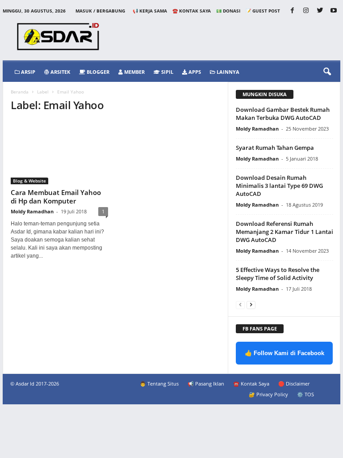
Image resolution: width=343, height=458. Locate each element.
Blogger (97, 71)
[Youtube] (333, 10)
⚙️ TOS (305, 394)
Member (134, 71)
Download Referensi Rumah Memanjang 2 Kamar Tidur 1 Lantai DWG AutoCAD (284, 232)
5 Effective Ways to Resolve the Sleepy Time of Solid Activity (277, 274)
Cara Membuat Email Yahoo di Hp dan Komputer (56, 196)
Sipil (166, 71)
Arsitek (59, 71)
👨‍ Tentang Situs (159, 383)
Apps (194, 71)
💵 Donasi (228, 11)
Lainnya (227, 71)
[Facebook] (292, 10)
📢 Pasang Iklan (206, 383)
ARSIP (27, 71)
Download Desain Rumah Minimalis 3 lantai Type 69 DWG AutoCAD (279, 186)
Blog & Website (29, 181)
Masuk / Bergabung (100, 11)
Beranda (20, 92)
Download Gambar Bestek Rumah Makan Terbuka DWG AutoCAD (283, 114)
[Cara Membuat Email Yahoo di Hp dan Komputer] (59, 152)
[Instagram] (306, 10)
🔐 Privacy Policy (268, 394)
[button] (327, 72)
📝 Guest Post (263, 11)
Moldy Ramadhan (32, 211)
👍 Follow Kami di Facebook (284, 353)
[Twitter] (319, 10)
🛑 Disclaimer (294, 383)
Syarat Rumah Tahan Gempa (275, 148)
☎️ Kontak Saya (191, 11)
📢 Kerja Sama (150, 11)
